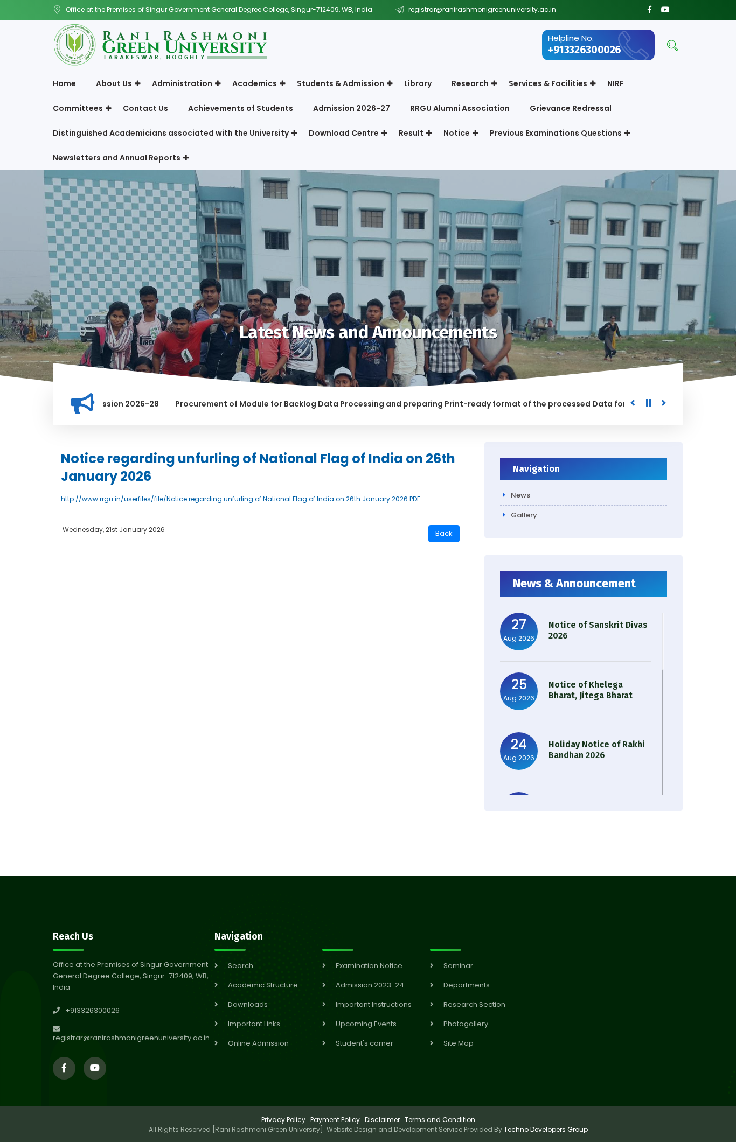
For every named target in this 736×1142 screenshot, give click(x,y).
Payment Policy (335, 1119)
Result (411, 133)
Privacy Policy (283, 1119)
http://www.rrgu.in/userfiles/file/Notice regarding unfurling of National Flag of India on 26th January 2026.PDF (240, 498)
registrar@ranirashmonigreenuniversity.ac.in (481, 9)
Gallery (524, 515)
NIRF (615, 83)
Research (470, 83)
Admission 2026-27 (351, 108)
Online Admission (258, 1043)
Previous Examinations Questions (556, 133)
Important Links (254, 1024)
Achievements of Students (240, 108)
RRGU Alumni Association (460, 108)
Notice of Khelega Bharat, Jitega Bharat (590, 689)
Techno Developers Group (546, 1129)
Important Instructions (374, 1004)
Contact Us (145, 108)
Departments (466, 985)
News (520, 495)
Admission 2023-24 (370, 985)
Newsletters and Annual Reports (116, 157)
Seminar (458, 966)
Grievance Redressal (571, 108)
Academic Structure (263, 985)
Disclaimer (382, 1119)
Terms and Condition (440, 1119)
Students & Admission (340, 83)
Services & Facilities (548, 83)
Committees (78, 108)
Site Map (458, 1043)
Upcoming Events (366, 1024)
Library (418, 83)
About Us (114, 83)
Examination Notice (369, 966)
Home (64, 83)
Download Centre (344, 133)
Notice (456, 133)
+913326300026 (584, 50)
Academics (254, 83)
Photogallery (465, 1024)
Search (240, 966)
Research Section (474, 1004)
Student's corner (364, 1043)
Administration (182, 83)
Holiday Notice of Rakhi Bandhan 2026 (596, 749)
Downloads (248, 1004)
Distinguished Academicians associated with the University (171, 133)
